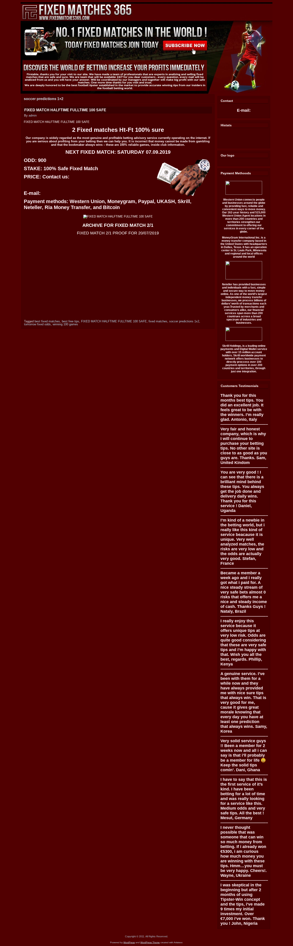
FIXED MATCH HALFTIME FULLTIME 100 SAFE (65, 110)
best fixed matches (47, 321)
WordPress (129, 942)
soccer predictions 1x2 (184, 321)
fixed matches (158, 321)
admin (33, 115)
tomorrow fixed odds (37, 324)
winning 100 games (65, 324)
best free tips (70, 321)
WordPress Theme (150, 942)
